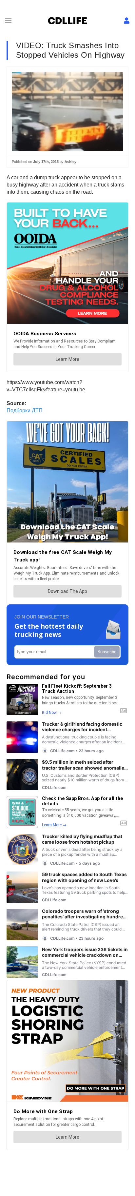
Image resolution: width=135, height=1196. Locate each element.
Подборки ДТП (25, 410)
